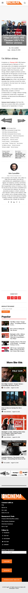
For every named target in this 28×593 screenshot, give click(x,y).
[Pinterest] (16, 201)
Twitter (6, 535)
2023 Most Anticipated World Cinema (11, 133)
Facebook (6, 532)
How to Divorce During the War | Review (12, 408)
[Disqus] (14, 227)
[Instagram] (11, 201)
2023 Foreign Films (11, 128)
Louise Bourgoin (15, 141)
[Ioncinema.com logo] (14, 2)
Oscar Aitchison (7, 411)
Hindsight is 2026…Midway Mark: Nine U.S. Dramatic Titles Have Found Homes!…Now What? (17, 336)
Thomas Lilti (12, 143)
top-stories (20, 143)
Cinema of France (14, 137)
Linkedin (6, 544)
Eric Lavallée (15, 48)
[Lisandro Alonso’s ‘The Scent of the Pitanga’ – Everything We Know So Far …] (5, 343)
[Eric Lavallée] (14, 167)
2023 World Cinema (7, 135)
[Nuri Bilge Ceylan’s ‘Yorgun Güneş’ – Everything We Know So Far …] (5, 323)
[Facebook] (8, 201)
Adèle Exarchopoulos (18, 135)
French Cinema (5, 141)
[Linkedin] (14, 201)
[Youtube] (3, 542)
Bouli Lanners (5, 137)
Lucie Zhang (5, 143)
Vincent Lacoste (16, 145)
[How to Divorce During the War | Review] (5, 329)
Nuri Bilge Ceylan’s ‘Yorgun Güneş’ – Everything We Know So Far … (18, 323)
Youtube (6, 541)
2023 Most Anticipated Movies (9, 132)
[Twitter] (19, 201)
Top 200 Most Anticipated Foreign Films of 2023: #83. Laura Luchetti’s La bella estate (20, 155)
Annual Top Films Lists (14, 29)
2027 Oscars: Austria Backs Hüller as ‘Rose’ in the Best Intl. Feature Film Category (17, 349)
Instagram (7, 538)
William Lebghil (6, 147)
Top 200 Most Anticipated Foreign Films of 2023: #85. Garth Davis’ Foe (7, 154)
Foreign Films (5, 139)
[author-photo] (3, 388)
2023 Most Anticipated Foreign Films (11, 130)
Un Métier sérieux (6, 145)
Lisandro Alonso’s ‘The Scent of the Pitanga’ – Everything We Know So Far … (18, 343)
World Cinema (14, 147)
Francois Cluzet (14, 139)
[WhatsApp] (19, 297)
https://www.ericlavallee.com (14, 175)
